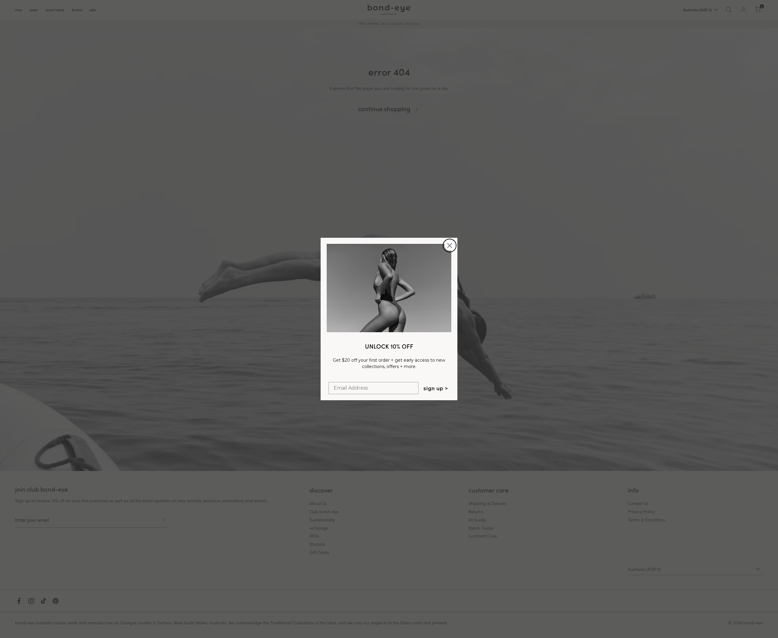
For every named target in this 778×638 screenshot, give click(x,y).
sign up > (435, 388)
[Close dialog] (449, 245)
